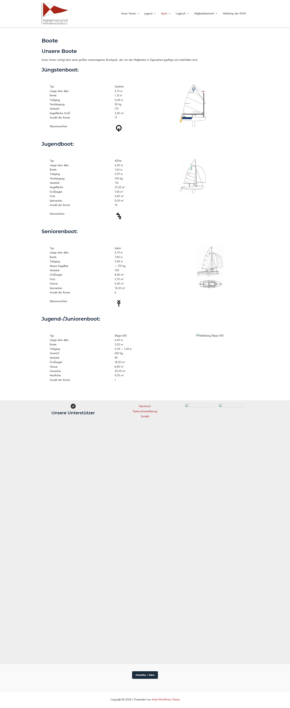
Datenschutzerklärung (145, 411)
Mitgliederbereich (204, 13)
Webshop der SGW (234, 13)
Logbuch (181, 13)
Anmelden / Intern (145, 675)
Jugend (148, 13)
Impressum (145, 406)
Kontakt (145, 416)
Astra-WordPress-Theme (166, 699)
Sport (164, 13)
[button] (137, 13)
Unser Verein (128, 13)
